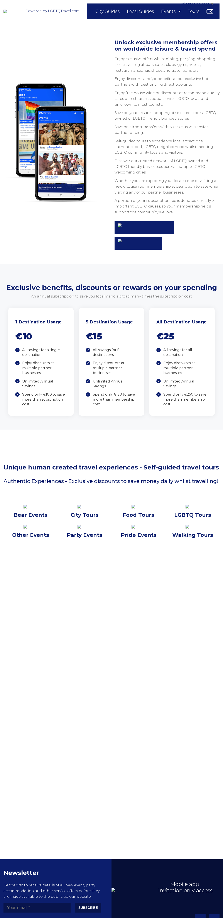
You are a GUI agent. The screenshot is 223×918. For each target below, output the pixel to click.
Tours (193, 11)
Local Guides (140, 11)
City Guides (107, 11)
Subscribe (88, 908)
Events (168, 11)
